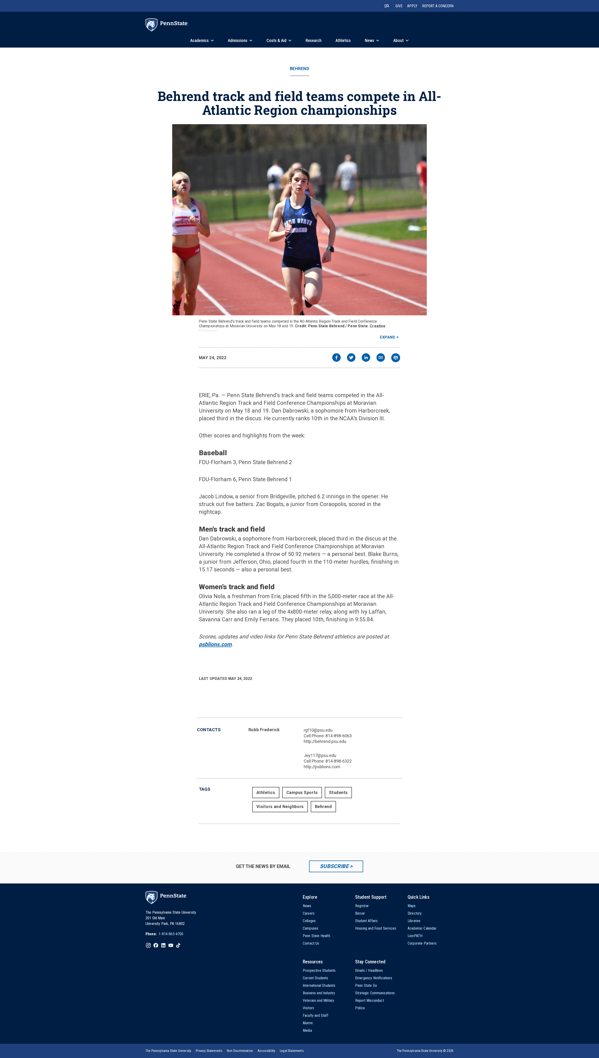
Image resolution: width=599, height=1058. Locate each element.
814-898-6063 (338, 735)
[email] (380, 358)
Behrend (299, 68)
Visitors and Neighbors (280, 806)
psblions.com (215, 644)
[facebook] (336, 358)
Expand (387, 337)
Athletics (265, 792)
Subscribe (334, 866)
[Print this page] (395, 357)
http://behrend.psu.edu (325, 741)
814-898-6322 (338, 761)
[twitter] (351, 358)
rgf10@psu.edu (318, 730)
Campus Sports (302, 792)
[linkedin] (366, 358)
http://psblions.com (322, 766)
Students (338, 792)
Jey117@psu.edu (320, 755)
